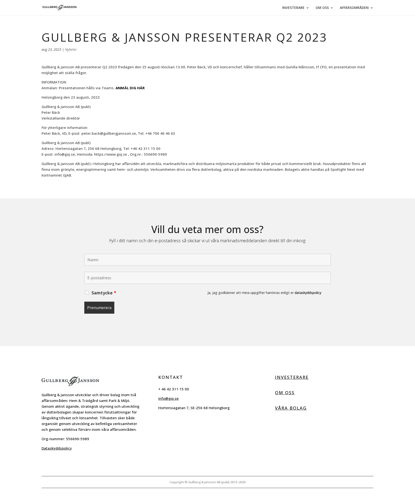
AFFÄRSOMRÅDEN (354, 8)
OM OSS (322, 8)
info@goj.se (168, 398)
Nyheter (71, 49)
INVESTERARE (293, 8)
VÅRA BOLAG (291, 408)
